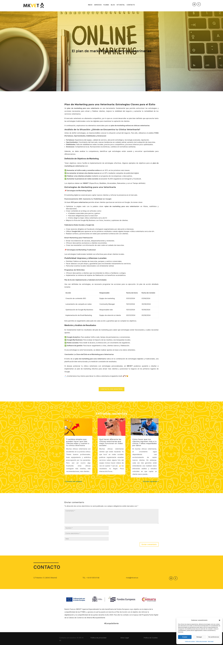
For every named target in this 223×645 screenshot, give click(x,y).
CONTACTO (131, 5)
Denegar (199, 637)
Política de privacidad (201, 641)
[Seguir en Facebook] (199, 4)
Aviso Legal (124, 638)
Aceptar (184, 637)
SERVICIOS (98, 5)
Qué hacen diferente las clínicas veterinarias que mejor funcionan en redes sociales (111, 442)
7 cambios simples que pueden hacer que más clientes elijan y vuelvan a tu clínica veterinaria (77, 442)
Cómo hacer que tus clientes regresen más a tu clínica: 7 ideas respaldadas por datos (144, 442)
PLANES (106, 5)
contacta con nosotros (111, 389)
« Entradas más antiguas (73, 481)
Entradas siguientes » (151, 481)
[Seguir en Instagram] (194, 4)
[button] (219, 620)
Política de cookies (190, 641)
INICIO (90, 5)
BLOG (113, 5)
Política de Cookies (151, 638)
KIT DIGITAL (121, 5)
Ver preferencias (213, 637)
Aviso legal (210, 641)
